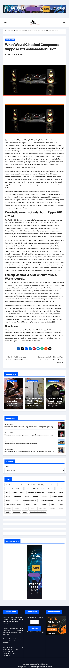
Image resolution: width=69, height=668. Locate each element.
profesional (8, 508)
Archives (7, 467)
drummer (14, 492)
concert (61, 485)
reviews (25, 508)
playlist (52, 504)
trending (8, 512)
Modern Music (17, 31)
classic (53, 485)
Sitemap (45, 664)
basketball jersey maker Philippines (37, 485)
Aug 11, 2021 (54, 406)
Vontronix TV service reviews (38, 512)
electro (22, 492)
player (36, 504)
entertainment (51, 492)
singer (33, 508)
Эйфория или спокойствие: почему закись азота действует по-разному (28, 427)
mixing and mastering (57, 496)
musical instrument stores (29, 500)
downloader (60, 488)
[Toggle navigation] (5, 22)
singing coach (42, 508)
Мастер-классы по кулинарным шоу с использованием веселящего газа (29, 451)
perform (28, 504)
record (17, 508)
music (21, 54)
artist (22, 485)
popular (61, 504)
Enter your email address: (35, 624)
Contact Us (25, 664)
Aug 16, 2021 (34, 406)
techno (61, 508)
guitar (27, 496)
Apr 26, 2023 (13, 406)
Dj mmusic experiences (39, 488)
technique (52, 508)
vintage (25, 512)
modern (8, 500)
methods (44, 496)
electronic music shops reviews (36, 492)
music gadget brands (47, 500)
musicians (60, 500)
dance (7, 488)
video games (16, 512)
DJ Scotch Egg (9, 31)
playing (44, 504)
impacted (35, 496)
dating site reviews (17, 488)
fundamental (17, 496)
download (50, 488)
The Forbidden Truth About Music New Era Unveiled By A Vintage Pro (34, 403)
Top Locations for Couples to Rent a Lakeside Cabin (20, 443)
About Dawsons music (11, 485)
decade (28, 488)
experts (61, 492)
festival (8, 496)
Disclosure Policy (35, 664)
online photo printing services (13, 504)
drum (7, 492)
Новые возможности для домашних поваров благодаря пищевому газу (28, 435)
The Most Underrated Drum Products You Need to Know (14, 403)
